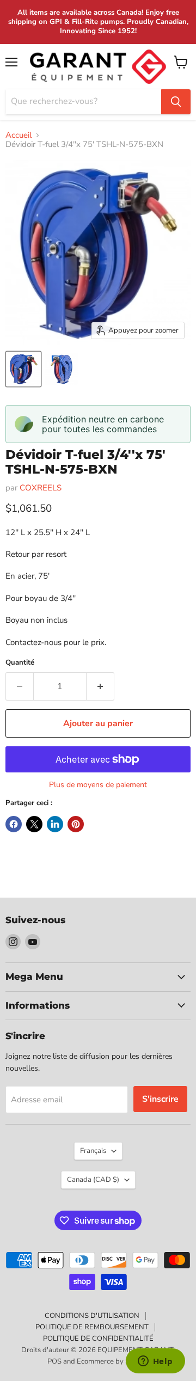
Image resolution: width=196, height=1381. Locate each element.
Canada (93, 1179)
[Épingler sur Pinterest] (76, 824)
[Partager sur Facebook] (13, 824)
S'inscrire (160, 1099)
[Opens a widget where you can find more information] (155, 1362)
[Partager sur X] (34, 824)
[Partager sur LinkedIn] (55, 824)
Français (93, 1151)
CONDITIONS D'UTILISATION (92, 1316)
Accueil (18, 135)
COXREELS (41, 487)
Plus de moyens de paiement (98, 785)
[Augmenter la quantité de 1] (100, 686)
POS (54, 1361)
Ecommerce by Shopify (113, 1361)
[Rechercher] (176, 101)
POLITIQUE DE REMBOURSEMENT (92, 1327)
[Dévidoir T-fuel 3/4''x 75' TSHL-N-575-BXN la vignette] (23, 369)
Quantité (19, 663)
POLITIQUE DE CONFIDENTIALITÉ (98, 1338)
